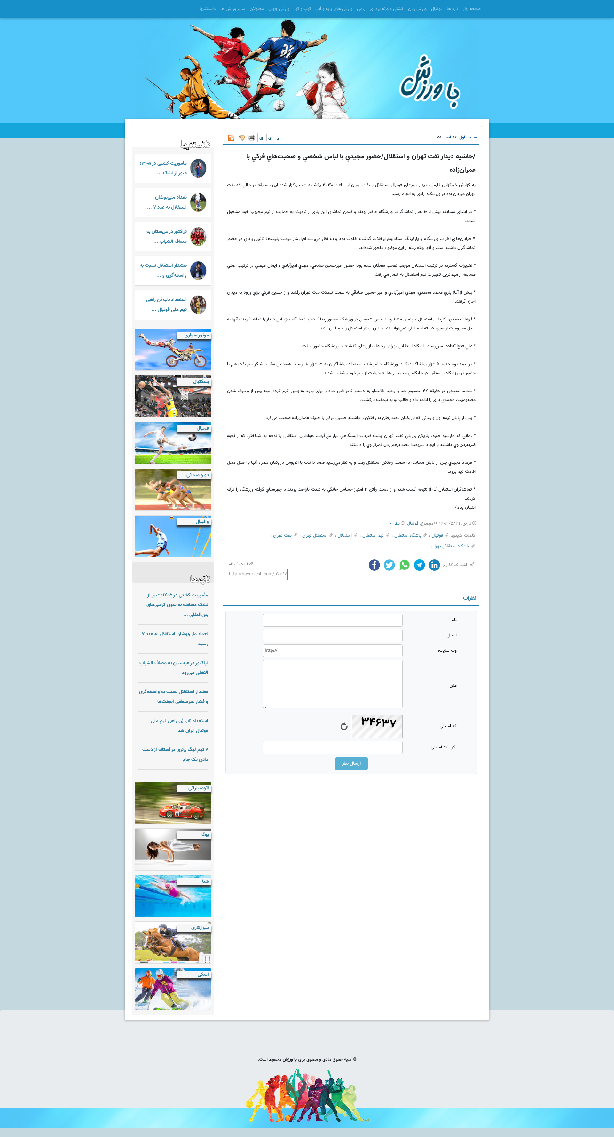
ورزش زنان (417, 8)
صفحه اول (472, 8)
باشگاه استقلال (407, 535)
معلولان (257, 8)
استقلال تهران (314, 535)
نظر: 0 (394, 523)
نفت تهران (282, 535)
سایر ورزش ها (232, 8)
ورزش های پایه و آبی (333, 8)
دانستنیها (208, 8)
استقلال (345, 535)
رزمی (361, 8)
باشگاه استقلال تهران (450, 546)
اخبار (447, 137)
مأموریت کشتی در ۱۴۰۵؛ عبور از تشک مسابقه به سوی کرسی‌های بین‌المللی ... (177, 605)
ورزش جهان (278, 8)
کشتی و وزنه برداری (387, 8)
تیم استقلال (373, 535)
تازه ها (452, 8)
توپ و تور (302, 8)
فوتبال (436, 8)
